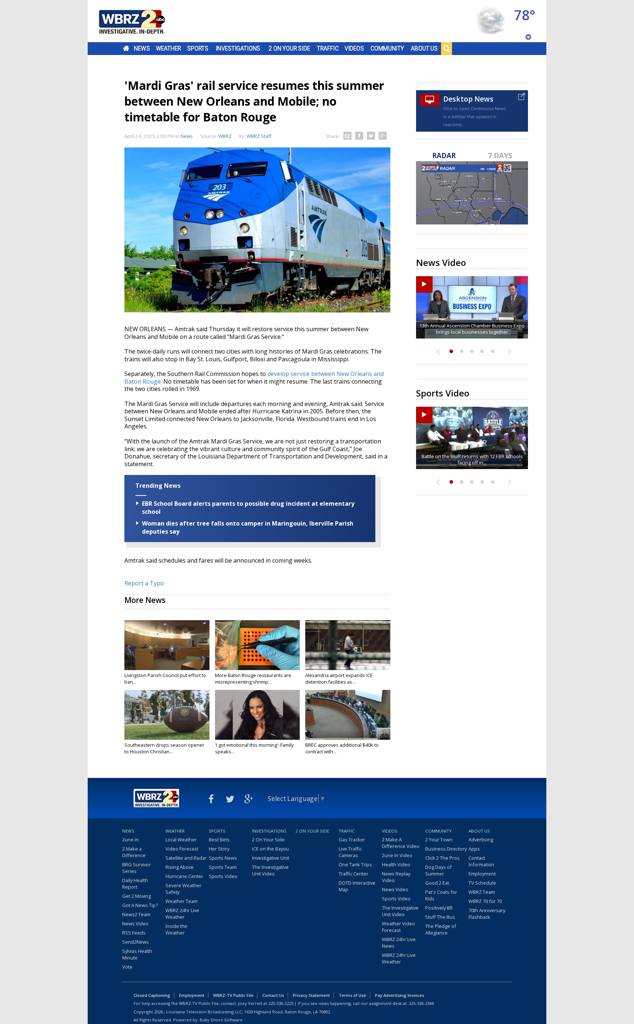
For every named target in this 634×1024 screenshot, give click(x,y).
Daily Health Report (135, 883)
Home (126, 48)
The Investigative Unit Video (270, 870)
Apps (474, 848)
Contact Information (481, 861)
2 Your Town (438, 839)
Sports (197, 48)
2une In (130, 839)
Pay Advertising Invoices (399, 995)
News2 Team (136, 914)
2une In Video (397, 855)
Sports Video (223, 876)
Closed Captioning (152, 995)
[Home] (141, 21)
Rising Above (179, 867)
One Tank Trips (355, 864)
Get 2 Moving (136, 896)
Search (446, 48)
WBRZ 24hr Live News (399, 942)
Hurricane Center (184, 876)
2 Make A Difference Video (400, 842)
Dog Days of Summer (438, 870)
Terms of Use (352, 995)
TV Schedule (482, 882)
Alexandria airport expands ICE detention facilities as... (339, 678)
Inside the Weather (176, 929)
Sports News (223, 858)
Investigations (238, 48)
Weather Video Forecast (398, 926)
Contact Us (273, 995)
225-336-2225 (280, 1003)
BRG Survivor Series (136, 867)
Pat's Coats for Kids (441, 895)
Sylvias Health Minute (137, 954)
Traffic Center (353, 873)
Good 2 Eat (437, 882)
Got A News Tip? (140, 905)
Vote (127, 966)
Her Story (219, 848)
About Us (424, 48)
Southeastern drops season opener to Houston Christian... (164, 748)
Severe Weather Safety (183, 888)
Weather (168, 48)
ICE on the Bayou (270, 848)
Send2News (135, 942)
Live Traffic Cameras (350, 852)
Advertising (481, 839)
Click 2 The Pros (442, 858)
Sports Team (223, 867)
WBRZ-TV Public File (233, 995)
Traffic (328, 48)
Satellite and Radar (186, 858)
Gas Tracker (352, 839)
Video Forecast (181, 848)
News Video (135, 923)
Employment (482, 873)
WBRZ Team (482, 892)
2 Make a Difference (134, 852)
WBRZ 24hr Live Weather (182, 913)
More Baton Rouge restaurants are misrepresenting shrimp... (253, 678)
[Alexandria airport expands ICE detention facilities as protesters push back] (347, 645)
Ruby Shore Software (221, 1020)
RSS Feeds (134, 932)
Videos (354, 48)
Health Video (396, 864)
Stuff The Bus (440, 917)
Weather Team (181, 901)
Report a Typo (144, 583)
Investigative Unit (270, 858)
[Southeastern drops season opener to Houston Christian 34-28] (166, 715)
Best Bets (219, 839)
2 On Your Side (289, 48)
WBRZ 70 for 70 (485, 901)
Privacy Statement (311, 995)
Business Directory (446, 848)
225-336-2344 (421, 1003)
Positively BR (439, 907)
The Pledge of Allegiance (440, 929)
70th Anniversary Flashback (487, 913)
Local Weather (181, 839)
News (142, 48)
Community (387, 48)
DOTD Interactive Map (357, 886)
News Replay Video (396, 877)
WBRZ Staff (259, 136)
